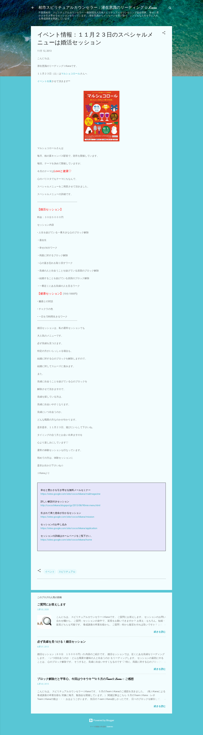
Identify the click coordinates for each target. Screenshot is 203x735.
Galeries (110, 727)
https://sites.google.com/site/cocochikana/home (66, 539)
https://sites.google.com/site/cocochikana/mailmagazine (70, 493)
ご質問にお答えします (51, 605)
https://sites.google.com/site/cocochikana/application (69, 528)
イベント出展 (44, 81)
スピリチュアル (67, 571)
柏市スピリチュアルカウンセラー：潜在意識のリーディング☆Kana (98, 7)
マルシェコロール (70, 73)
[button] (164, 33)
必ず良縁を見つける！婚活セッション (61, 642)
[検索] (170, 9)
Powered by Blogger (103, 720)
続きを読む (160, 631)
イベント (50, 571)
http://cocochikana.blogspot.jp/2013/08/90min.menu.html (70, 505)
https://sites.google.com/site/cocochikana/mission (67, 516)
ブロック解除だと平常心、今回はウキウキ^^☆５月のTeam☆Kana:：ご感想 (85, 679)
